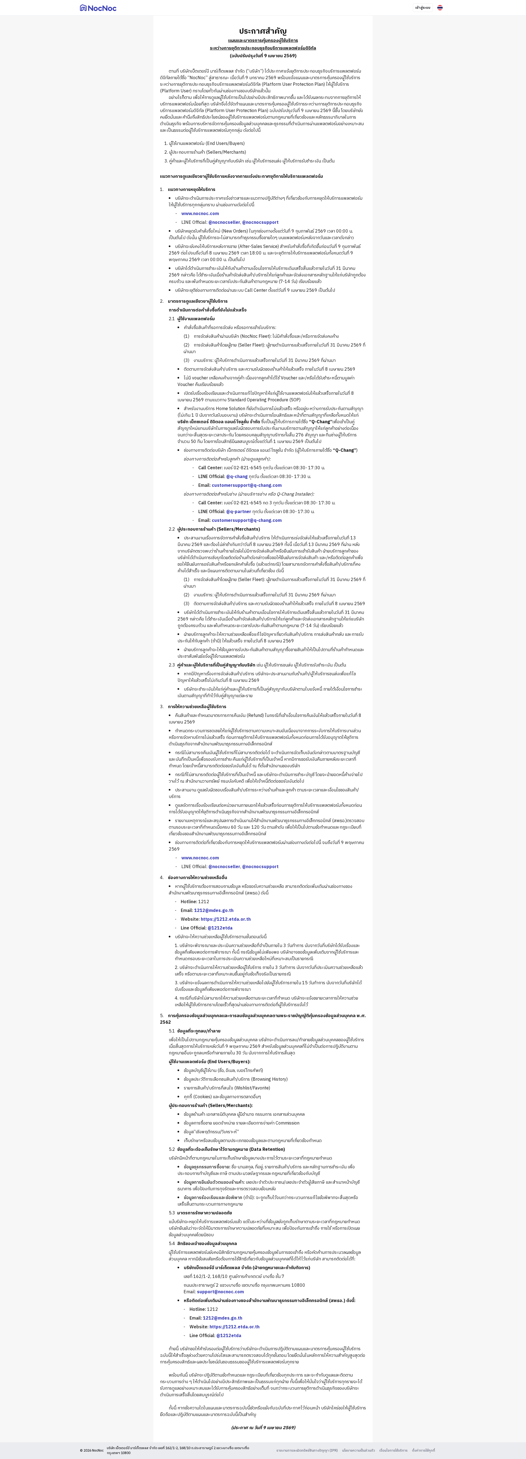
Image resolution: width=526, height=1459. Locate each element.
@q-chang (237, 476)
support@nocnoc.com (220, 1292)
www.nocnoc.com (200, 214)
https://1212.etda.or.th (226, 919)
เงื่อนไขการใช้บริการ (393, 1450)
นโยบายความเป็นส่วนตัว (358, 1450)
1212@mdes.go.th (213, 910)
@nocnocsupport (260, 222)
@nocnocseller (224, 222)
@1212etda (220, 928)
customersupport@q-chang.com (247, 485)
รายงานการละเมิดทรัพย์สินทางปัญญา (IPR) (307, 1450)
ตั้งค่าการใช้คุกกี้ (423, 1450)
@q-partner (238, 512)
